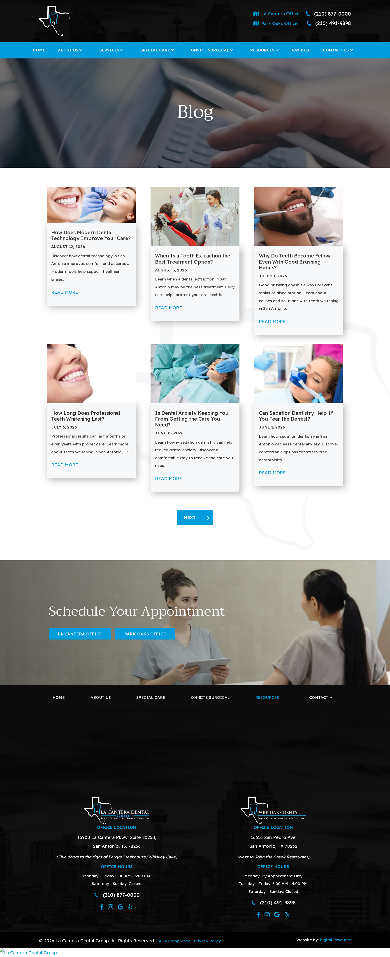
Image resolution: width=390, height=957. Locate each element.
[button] (70, 50)
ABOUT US (101, 697)
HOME (39, 50)
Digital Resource (335, 939)
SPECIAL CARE (150, 697)
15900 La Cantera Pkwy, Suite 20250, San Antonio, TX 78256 (116, 841)
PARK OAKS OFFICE (145, 633)
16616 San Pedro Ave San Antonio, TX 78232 (273, 841)
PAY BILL (301, 50)
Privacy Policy (207, 940)
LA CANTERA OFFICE (80, 633)
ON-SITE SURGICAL (210, 697)
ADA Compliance (174, 940)
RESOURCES (267, 697)
